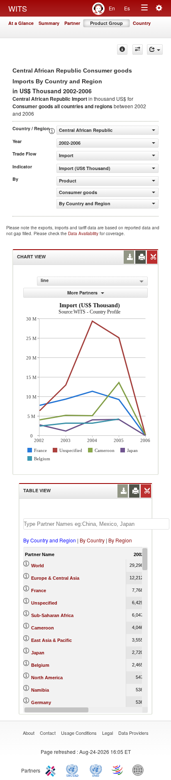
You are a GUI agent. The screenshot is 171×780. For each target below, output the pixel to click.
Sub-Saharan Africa (52, 615)
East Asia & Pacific (51, 640)
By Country (92, 540)
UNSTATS (96, 769)
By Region (120, 540)
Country (142, 23)
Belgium (40, 665)
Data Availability (84, 233)
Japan (37, 652)
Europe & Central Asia (55, 578)
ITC (52, 769)
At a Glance (21, 23)
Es (127, 8)
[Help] (122, 49)
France (38, 590)
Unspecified (44, 602)
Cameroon (42, 627)
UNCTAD (74, 769)
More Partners (83, 292)
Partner (72, 23)
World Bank (140, 769)
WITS (17, 8)
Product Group (106, 23)
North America (47, 677)
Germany (41, 702)
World (37, 565)
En (112, 8)
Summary (49, 23)
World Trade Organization (118, 769)
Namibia (40, 690)
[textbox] (96, 524)
